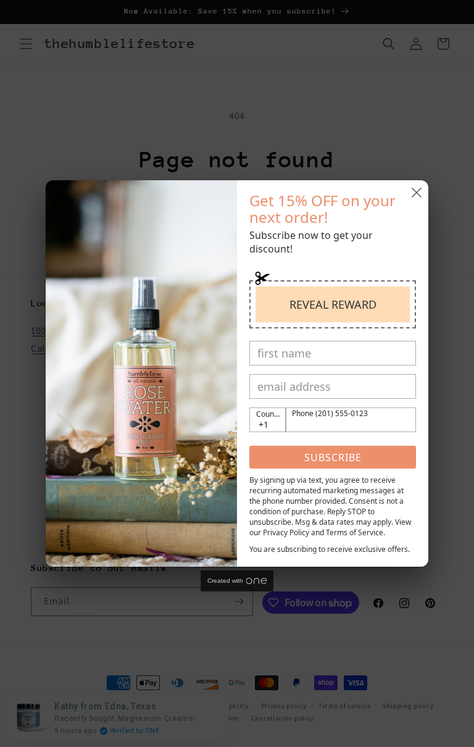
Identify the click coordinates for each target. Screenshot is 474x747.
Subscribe (333, 457)
